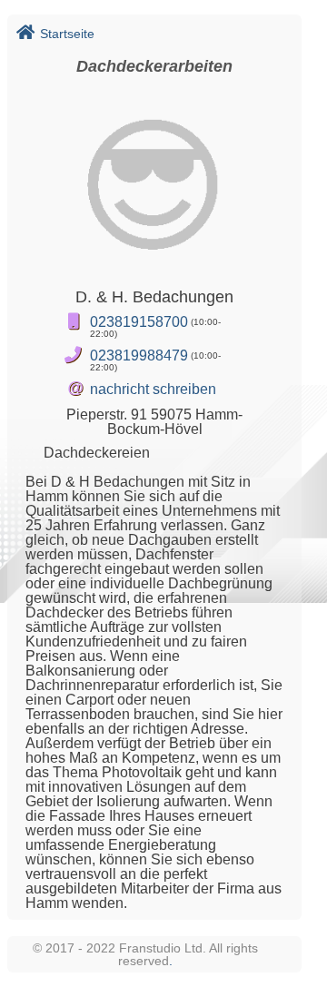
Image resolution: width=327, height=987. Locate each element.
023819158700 (139, 322)
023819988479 (139, 355)
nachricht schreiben (153, 389)
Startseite (67, 33)
